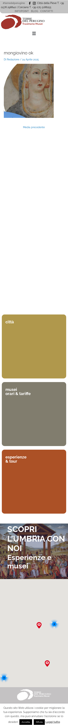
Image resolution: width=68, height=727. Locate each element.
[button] (34, 33)
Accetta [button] (26, 722)
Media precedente (34, 127)
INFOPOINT (22, 11)
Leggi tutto (53, 722)
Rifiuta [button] (39, 722)
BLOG (34, 11)
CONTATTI (46, 11)
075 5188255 (45, 7)
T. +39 (33, 7)
